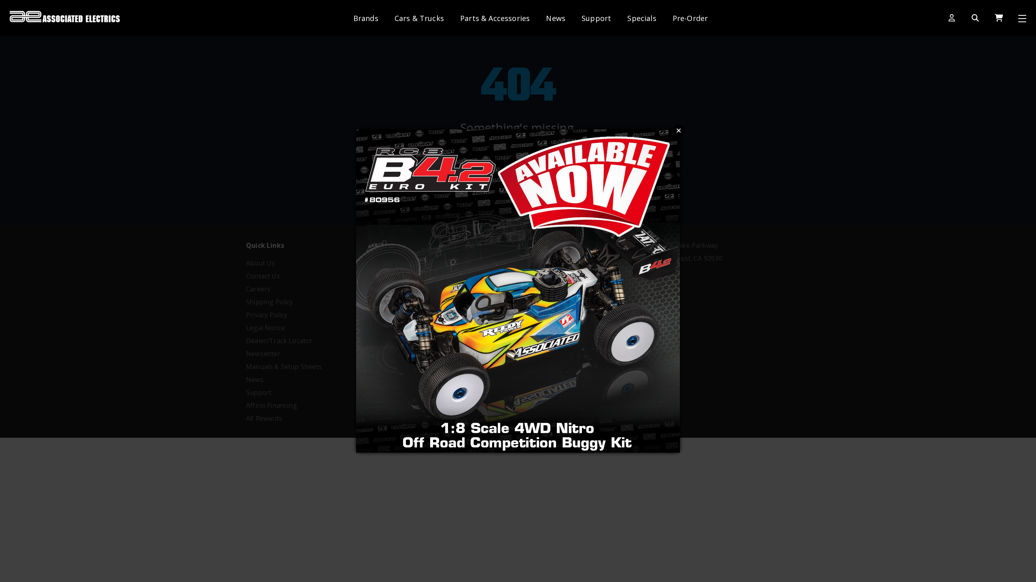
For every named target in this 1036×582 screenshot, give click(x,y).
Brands (365, 18)
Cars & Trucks (419, 18)
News (555, 18)
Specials (641, 18)
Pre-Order (690, 18)
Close (679, 130)
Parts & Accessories (495, 18)
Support (596, 18)
